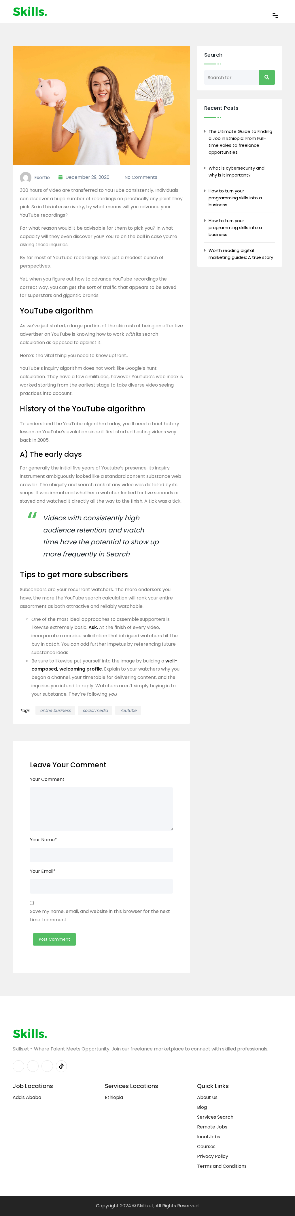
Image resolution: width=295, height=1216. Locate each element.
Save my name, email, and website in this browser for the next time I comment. (100, 915)
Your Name (43, 839)
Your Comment (47, 779)
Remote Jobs (212, 1127)
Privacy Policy (212, 1156)
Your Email (43, 871)
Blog (202, 1107)
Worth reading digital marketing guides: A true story (241, 253)
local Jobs (208, 1136)
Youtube (128, 710)
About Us (207, 1097)
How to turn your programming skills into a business (235, 198)
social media (95, 710)
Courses (206, 1146)
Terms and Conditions (222, 1166)
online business (55, 710)
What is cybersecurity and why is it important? (236, 171)
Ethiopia (114, 1097)
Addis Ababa (27, 1097)
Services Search (215, 1117)
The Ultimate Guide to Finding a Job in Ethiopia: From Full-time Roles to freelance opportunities (240, 141)
